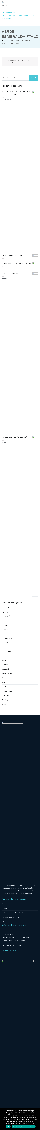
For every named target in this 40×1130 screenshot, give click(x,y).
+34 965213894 (8, 934)
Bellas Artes (6, 608)
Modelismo (6, 678)
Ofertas (4, 682)
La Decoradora (9, 13)
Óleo (6, 642)
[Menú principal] (36, 22)
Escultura (6, 625)
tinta (6, 656)
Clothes (4, 660)
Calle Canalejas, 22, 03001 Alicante (16, 937)
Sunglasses (6, 695)
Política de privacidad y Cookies (13, 913)
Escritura (5, 664)
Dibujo (5, 612)
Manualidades (7, 673)
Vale (8, 1127)
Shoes (4, 686)
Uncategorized (7, 700)
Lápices (7, 621)
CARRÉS (8, 616)
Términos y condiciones (10, 917)
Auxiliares (8, 638)
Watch (4, 704)
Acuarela (8, 634)
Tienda (4, 908)
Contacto (5, 921)
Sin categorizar (7, 691)
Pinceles (8, 651)
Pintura (5, 629)
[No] (37, 1119)
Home (4, 40)
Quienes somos (7, 904)
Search (33, 78)
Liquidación (6, 669)
